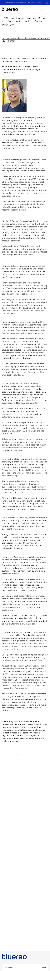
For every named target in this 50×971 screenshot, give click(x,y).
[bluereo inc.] (10, 9)
